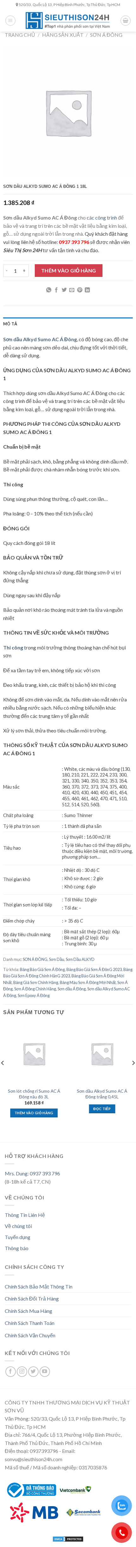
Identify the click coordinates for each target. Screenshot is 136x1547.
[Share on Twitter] (64, 290)
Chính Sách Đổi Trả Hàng (32, 1298)
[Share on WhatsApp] (48, 290)
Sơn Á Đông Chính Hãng (35, 988)
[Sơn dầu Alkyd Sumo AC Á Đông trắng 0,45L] (102, 1054)
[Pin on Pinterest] (79, 290)
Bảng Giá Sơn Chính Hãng (35, 982)
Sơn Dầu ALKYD (80, 959)
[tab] (68, 323)
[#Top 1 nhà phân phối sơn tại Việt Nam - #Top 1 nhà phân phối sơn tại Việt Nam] (68, 20)
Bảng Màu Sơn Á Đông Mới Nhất (88, 982)
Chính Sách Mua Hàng (28, 1311)
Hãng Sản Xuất (62, 35)
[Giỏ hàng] (126, 21)
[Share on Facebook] (56, 290)
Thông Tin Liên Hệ (25, 1215)
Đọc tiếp (102, 1109)
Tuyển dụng (17, 1237)
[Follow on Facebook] (10, 1371)
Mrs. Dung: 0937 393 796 (32, 1173)
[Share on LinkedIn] (87, 290)
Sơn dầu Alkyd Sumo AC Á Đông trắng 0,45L (102, 1094)
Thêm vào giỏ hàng (68, 270)
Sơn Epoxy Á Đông (34, 995)
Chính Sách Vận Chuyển (30, 1335)
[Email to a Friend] (71, 290)
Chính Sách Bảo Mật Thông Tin (38, 1286)
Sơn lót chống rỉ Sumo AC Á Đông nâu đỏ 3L (34, 1094)
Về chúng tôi (18, 1226)
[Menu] (10, 21)
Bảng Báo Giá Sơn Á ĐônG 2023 (94, 969)
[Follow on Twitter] (33, 1371)
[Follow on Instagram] (22, 1371)
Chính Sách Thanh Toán (29, 1323)
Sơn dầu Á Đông (72, 988)
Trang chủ (20, 35)
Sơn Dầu (56, 959)
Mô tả (10, 323)
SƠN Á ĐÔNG (106, 35)
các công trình (102, 217)
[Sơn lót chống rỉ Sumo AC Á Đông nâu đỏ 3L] (34, 1054)
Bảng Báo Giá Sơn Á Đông (42, 969)
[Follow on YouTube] (45, 1371)
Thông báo (16, 1248)
